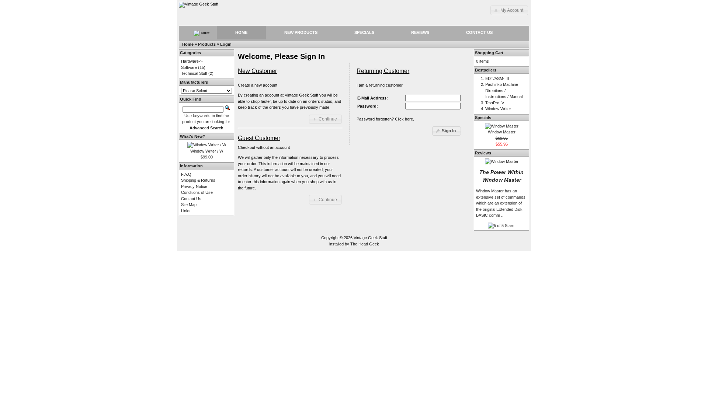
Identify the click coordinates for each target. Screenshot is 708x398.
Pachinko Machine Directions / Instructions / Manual (504, 90)
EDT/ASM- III (497, 78)
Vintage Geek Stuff (370, 237)
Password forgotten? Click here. (385, 119)
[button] (509, 10)
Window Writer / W (206, 151)
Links (186, 211)
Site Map (189, 204)
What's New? (192, 136)
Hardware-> (191, 61)
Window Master (502, 132)
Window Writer (498, 109)
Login (226, 44)
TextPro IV (494, 103)
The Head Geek (364, 244)
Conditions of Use (197, 192)
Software (189, 67)
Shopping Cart (489, 52)
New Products (300, 32)
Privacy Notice (194, 186)
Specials (364, 32)
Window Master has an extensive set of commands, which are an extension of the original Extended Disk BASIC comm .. (501, 203)
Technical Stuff (194, 73)
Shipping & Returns (198, 180)
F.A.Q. (186, 174)
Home (241, 32)
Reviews (420, 32)
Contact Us (479, 32)
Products (207, 44)
